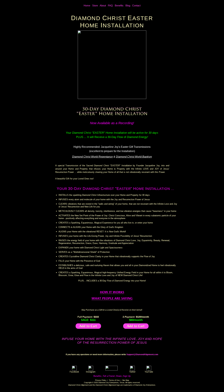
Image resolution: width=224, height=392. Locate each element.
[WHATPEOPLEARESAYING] (112, 298)
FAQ (110, 5)
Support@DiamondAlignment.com (142, 354)
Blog (127, 5)
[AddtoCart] (88, 326)
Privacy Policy (100, 380)
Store (95, 5)
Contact (136, 5)
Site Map (125, 380)
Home (87, 5)
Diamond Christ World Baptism (134, 156)
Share (119, 376)
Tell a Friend (108, 376)
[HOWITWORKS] (112, 292)
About (103, 5)
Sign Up (127, 376)
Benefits (119, 5)
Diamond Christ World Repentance (92, 156)
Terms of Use (114, 380)
